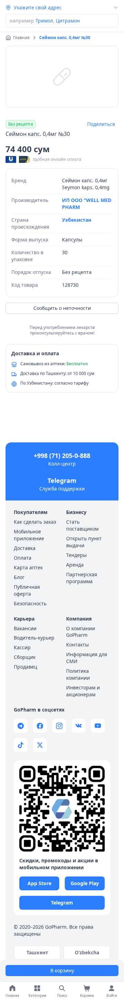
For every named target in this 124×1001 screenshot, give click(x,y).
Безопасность (30, 603)
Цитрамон (68, 20)
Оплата (22, 557)
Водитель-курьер (34, 637)
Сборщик (24, 657)
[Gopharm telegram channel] (21, 726)
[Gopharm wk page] (78, 726)
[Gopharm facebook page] (40, 726)
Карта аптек (28, 567)
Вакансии (25, 628)
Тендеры (76, 555)
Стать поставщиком (82, 525)
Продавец (25, 666)
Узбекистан (76, 220)
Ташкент (37, 952)
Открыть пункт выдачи (84, 542)
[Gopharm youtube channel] (98, 726)
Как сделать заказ (35, 521)
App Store (39, 883)
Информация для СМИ (86, 657)
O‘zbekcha (87, 952)
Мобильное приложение (29, 535)
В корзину (62, 970)
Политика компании (78, 674)
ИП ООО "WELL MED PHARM (86, 203)
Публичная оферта (27, 590)
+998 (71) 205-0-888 (62, 455)
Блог (19, 577)
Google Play (85, 883)
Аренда (75, 564)
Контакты (77, 644)
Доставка (24, 548)
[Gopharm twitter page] (40, 745)
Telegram (62, 480)
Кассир (22, 647)
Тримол (44, 20)
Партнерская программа (81, 578)
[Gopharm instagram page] (59, 726)
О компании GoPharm (80, 632)
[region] (62, 77)
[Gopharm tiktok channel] (21, 745)
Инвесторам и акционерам (83, 691)
